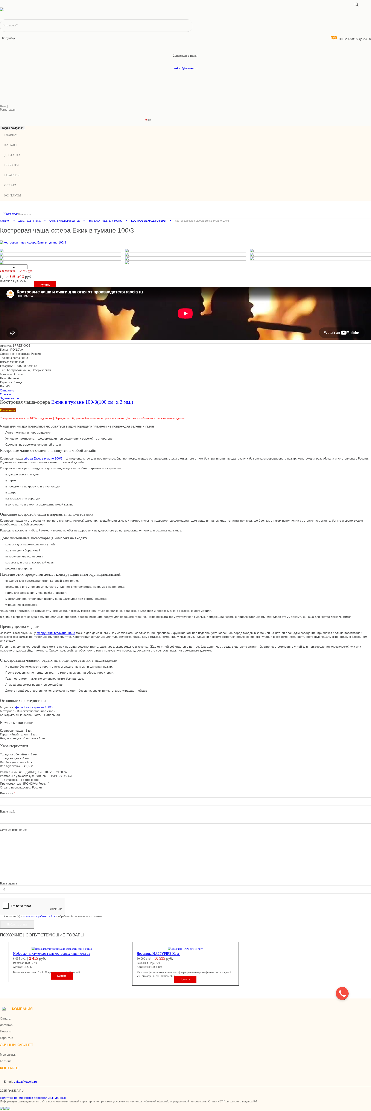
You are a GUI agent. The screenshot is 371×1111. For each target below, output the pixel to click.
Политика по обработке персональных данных (33, 1097)
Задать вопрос (10, 398)
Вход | (4, 106)
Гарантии (12, 175)
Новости (11, 165)
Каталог (11, 145)
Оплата (10, 185)
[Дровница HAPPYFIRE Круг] (185, 949)
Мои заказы (8, 1054)
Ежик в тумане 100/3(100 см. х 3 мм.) (92, 402)
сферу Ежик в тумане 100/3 (55, 633)
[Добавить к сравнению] (365, 2)
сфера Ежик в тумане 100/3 (43, 458)
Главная (11, 135)
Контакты (12, 195)
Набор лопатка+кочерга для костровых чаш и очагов (51, 953)
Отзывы (5, 394)
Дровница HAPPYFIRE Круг (158, 953)
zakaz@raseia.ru (186, 68)
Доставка (12, 155)
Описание (7, 390)
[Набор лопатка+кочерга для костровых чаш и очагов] (62, 949)
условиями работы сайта (39, 916)
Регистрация (8, 109)
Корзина (6, 1061)
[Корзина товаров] (148, 114)
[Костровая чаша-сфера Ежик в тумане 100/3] (185, 242)
